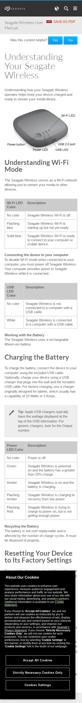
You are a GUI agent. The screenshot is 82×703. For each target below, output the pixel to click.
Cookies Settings (38, 685)
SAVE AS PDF (64, 22)
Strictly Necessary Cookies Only (37, 672)
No (70, 40)
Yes (55, 40)
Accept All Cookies (37, 660)
